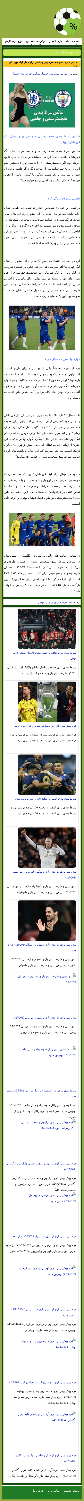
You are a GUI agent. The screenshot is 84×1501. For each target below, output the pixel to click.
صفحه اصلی (72, 41)
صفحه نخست (71, 1490)
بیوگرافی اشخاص (36, 41)
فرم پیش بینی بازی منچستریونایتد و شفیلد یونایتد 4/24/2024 (42, 1382)
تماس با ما (53, 1490)
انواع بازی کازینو (14, 41)
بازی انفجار (55, 41)
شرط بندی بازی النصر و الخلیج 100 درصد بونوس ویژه (45, 798)
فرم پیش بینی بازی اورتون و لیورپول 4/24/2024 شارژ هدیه (43, 1236)
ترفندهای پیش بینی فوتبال (52, 602)
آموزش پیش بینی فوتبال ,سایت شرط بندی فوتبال (40, 73)
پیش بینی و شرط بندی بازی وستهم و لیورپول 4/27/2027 (44, 1017)
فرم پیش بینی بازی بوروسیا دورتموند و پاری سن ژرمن (45, 725)
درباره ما (38, 1490)
